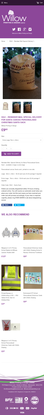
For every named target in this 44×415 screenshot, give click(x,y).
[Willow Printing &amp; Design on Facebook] (19, 30)
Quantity (4, 145)
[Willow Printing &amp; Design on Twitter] (13, 30)
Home (3, 41)
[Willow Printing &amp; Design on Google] (24, 30)
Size (2, 136)
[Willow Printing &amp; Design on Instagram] (30, 30)
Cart (41, 3)
